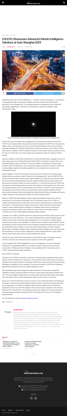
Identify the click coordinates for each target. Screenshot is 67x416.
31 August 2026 (7, 348)
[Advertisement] (33, 18)
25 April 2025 (20, 46)
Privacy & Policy (19, 410)
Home (3, 35)
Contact (28, 410)
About (3, 410)
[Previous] (32, 354)
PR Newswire (13, 35)
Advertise (10, 410)
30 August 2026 (29, 348)
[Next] (35, 354)
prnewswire (9, 302)
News (7, 35)
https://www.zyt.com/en (30, 298)
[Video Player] (33, 124)
